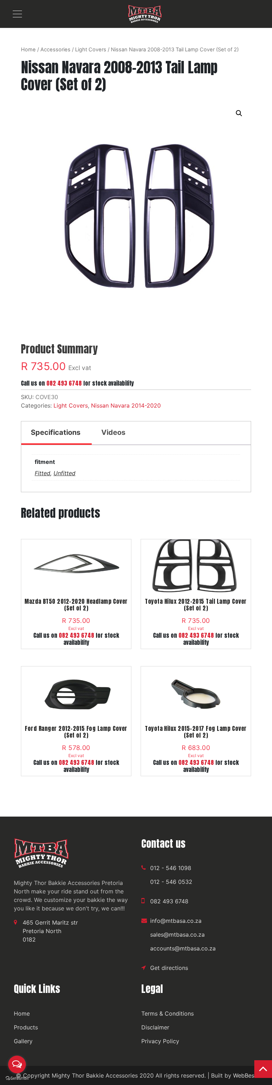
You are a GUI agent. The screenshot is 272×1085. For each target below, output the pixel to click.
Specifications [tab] (55, 432)
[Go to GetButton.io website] (17, 1078)
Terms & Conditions (167, 1013)
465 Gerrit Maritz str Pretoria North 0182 (50, 931)
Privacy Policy (160, 1041)
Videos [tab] (113, 432)
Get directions (169, 967)
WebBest (244, 1075)
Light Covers (90, 49)
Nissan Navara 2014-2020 (126, 405)
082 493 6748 (64, 383)
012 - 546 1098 (170, 867)
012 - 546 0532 (171, 881)
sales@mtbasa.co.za (177, 934)
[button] (239, 113)
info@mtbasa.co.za (176, 920)
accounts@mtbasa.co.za (183, 948)
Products (26, 1027)
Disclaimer (155, 1027)
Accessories (55, 49)
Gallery (23, 1041)
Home (28, 49)
